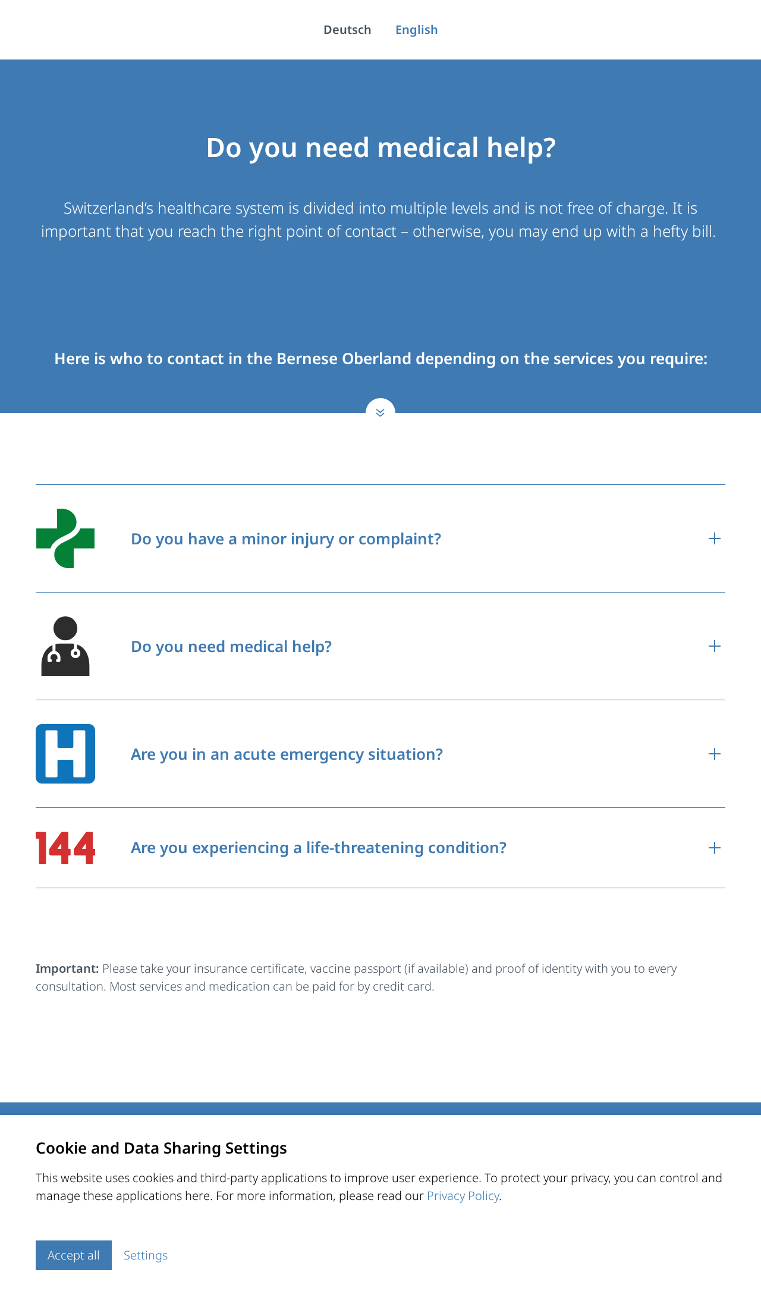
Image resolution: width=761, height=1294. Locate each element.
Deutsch (347, 29)
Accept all (74, 1255)
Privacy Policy (463, 1196)
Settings (146, 1255)
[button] (380, 538)
